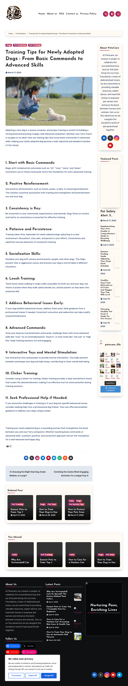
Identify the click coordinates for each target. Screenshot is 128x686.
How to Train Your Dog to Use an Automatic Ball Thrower (59, 634)
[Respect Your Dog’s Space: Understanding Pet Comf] (107, 377)
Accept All (48, 676)
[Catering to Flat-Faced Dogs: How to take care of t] (113, 377)
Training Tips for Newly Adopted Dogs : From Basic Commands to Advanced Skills (45, 59)
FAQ (61, 14)
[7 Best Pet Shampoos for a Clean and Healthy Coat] (102, 360)
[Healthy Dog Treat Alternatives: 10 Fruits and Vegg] (107, 360)
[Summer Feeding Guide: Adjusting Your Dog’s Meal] (107, 366)
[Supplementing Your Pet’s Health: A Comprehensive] (118, 371)
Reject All (33, 676)
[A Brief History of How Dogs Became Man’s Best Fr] (118, 355)
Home (41, 14)
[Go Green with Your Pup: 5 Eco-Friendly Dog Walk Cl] (113, 360)
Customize (16, 676)
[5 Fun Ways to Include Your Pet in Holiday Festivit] (102, 377)
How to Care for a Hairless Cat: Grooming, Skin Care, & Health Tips (58, 622)
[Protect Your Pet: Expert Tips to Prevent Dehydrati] (107, 371)
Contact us (72, 14)
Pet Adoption (20, 45)
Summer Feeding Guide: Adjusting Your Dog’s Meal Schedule (105, 259)
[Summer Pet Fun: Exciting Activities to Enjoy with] (107, 355)
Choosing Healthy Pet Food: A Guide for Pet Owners (106, 314)
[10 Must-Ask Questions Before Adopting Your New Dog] (118, 366)
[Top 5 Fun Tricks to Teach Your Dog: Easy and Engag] (118, 377)
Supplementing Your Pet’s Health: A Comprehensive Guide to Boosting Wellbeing (107, 233)
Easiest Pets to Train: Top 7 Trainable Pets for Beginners (58, 609)
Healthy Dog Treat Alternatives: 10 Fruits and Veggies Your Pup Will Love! (106, 287)
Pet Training (34, 45)
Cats (71, 501)
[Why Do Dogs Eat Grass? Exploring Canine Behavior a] (118, 360)
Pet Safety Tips (76, 504)
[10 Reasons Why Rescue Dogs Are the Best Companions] (113, 371)
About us (52, 14)
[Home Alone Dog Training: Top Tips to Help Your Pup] (102, 366)
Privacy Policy (88, 14)
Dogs (8, 45)
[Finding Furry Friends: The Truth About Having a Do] (113, 366)
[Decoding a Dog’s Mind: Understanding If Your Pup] (102, 371)
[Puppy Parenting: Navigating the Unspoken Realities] (113, 355)
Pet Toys (52, 504)
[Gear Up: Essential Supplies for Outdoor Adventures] (102, 355)
